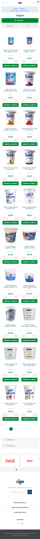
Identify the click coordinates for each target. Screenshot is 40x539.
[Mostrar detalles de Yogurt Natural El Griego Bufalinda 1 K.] (11, 275)
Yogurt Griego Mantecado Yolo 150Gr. (29, 325)
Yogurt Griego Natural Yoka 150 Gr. (10, 207)
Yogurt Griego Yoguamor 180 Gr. (10, 247)
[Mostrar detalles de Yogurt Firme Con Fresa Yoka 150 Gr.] (29, 118)
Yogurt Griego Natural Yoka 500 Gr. (29, 207)
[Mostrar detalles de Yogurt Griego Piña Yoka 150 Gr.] (29, 392)
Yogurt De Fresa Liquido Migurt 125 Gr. (10, 90)
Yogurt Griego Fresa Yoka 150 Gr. (10, 404)
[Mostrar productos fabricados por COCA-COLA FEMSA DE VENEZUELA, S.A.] (10, 461)
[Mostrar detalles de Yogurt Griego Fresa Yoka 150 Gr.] (11, 392)
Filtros (20, 20)
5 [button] (22, 469)
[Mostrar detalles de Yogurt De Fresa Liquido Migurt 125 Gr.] (11, 78)
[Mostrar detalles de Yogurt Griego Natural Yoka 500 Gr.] (29, 196)
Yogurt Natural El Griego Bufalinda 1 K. (10, 286)
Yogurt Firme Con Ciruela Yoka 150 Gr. (29, 90)
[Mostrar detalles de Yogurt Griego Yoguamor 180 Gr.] (11, 235)
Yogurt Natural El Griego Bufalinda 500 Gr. (29, 287)
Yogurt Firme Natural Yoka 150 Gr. (29, 168)
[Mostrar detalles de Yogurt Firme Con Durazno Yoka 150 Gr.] (11, 118)
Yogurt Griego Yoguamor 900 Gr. (11, 325)
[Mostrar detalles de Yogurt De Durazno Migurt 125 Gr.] (29, 39)
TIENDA (15, 8)
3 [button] (19, 469)
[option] (10, 461)
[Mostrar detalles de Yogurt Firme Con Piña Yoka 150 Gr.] (11, 157)
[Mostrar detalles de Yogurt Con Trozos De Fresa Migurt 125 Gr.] (11, 39)
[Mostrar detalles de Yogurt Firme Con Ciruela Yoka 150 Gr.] (29, 78)
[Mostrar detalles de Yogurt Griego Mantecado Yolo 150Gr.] (29, 314)
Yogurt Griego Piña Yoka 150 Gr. (29, 404)
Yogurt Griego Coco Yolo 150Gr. (10, 364)
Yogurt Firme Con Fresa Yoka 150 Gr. (29, 129)
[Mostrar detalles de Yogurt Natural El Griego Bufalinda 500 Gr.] (29, 275)
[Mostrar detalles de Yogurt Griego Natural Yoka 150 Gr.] (11, 196)
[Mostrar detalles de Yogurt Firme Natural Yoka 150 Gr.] (29, 157)
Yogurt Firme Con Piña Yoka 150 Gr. (10, 168)
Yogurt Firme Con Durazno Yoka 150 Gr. (11, 129)
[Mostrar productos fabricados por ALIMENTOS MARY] (29, 461)
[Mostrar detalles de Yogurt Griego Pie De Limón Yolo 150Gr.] (29, 353)
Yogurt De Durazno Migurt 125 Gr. (29, 50)
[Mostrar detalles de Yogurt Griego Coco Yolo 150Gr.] (11, 353)
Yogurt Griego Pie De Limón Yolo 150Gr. (29, 364)
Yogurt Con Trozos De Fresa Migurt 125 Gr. (10, 50)
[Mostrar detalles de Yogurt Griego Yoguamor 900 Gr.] (11, 314)
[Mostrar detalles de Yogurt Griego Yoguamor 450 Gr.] (29, 235)
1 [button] (16, 469)
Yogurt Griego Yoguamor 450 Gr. (29, 247)
